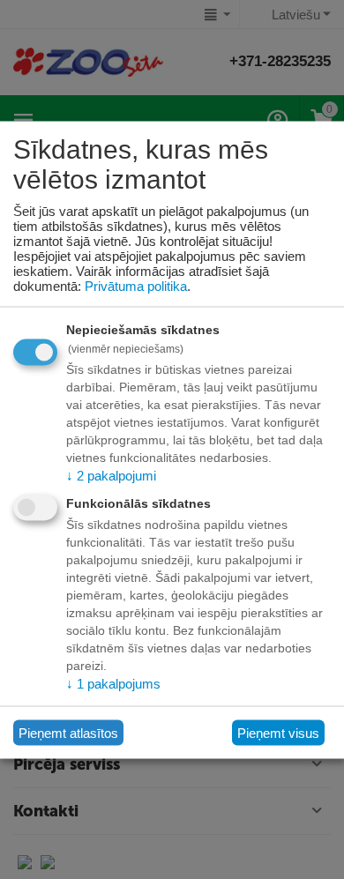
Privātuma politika (136, 286)
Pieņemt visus (278, 732)
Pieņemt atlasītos (68, 732)
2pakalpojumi (111, 475)
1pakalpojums (113, 682)
